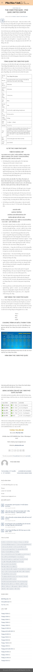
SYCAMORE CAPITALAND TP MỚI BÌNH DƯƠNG (16, 505)
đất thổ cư (25, 586)
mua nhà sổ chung (23, 559)
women (14, 579)
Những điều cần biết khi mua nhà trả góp (14, 561)
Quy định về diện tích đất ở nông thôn (9, 569)
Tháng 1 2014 (4, 654)
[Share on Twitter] (15, 450)
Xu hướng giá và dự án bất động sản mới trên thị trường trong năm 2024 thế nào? (17, 524)
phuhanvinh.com (19, 445)
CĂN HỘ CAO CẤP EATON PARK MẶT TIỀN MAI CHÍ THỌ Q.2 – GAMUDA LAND (17, 511)
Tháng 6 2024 (4, 616)
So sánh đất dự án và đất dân (25, 569)
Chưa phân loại (16, 8)
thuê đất (25, 576)
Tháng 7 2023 (4, 643)
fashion (3, 551)
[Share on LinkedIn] (23, 450)
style (3, 571)
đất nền (20, 586)
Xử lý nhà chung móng (22, 581)
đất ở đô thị (17, 588)
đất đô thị (3, 588)
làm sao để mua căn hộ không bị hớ (9, 556)
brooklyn (3, 541)
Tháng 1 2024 (4, 625)
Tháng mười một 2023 (7, 631)
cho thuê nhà (9, 541)
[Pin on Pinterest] (20, 450)
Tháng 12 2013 (5, 657)
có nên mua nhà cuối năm (7, 546)
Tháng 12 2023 (5, 628)
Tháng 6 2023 (4, 646)
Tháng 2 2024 (4, 622)
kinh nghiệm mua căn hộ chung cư (23, 554)
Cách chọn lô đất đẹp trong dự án (8, 544)
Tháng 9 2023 (4, 637)
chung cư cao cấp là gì (23, 541)
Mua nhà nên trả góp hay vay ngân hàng (10, 559)
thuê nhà (21, 576)
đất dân (3, 586)
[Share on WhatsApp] (9, 450)
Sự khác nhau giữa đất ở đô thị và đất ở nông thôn (19, 571)
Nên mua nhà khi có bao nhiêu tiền (9, 564)
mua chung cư (21, 556)
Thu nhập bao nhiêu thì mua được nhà (10, 576)
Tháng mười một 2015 (7, 648)
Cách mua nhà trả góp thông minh (24, 544)
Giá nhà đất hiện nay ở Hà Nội (12, 551)
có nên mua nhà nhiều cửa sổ (20, 546)
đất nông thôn (14, 586)
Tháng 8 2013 (4, 660)
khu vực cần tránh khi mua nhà (8, 554)
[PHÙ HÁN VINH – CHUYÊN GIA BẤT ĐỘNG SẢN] (17, 2)
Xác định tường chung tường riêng (9, 581)
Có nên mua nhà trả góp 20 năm (8, 549)
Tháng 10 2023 (5, 634)
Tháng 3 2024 (4, 619)
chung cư (15, 541)
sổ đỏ (6, 571)
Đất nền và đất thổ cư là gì (21, 583)
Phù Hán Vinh (19, 432)
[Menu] (2, 2)
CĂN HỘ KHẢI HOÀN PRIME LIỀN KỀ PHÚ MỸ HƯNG (18, 518)
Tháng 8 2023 (4, 640)
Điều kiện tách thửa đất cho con (8, 583)
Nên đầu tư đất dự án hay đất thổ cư (9, 566)
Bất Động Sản (4, 599)
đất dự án (8, 586)
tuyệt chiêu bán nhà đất (6, 579)
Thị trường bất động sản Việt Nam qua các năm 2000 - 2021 (17, 530)
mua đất (3, 561)
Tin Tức (3, 604)
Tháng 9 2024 (4, 613)
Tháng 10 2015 (5, 651)
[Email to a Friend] (18, 450)
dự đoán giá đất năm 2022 (21, 549)
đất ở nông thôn (10, 588)
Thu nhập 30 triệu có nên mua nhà (9, 574)
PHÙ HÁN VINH (24, 16)
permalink (28, 456)
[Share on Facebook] (12, 450)
